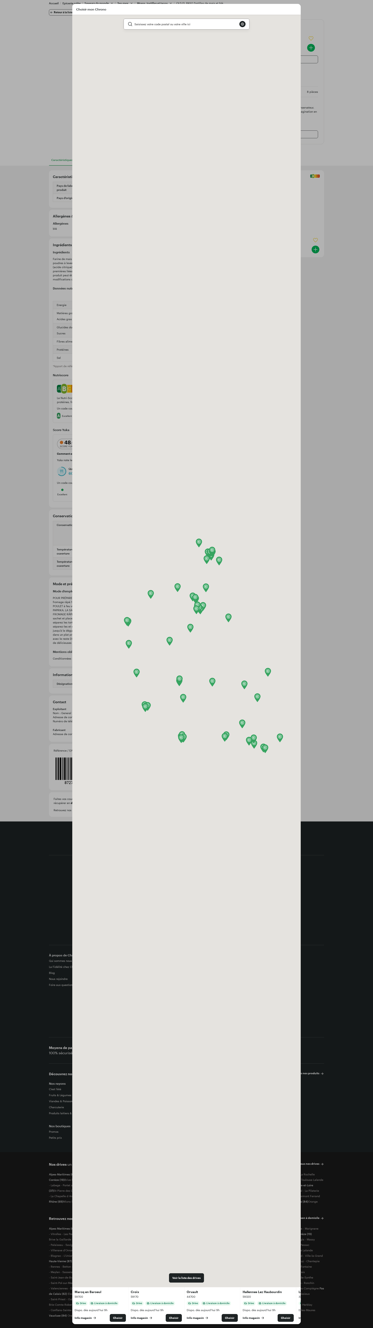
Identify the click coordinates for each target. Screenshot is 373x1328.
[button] (129, 644)
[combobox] (185, 24)
